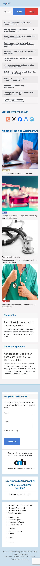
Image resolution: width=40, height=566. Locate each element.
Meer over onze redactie (17, 510)
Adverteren (12, 529)
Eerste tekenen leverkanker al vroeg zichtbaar (18, 59)
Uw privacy (25, 559)
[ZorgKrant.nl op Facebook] (20, 119)
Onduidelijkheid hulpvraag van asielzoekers (15, 86)
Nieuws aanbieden (15, 525)
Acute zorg (6, 301)
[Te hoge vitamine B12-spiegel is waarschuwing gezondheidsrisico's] (20, 193)
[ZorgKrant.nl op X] (14, 119)
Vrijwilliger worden (15, 513)
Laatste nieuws (14, 517)
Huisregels (25, 557)
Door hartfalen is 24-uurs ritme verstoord (17, 173)
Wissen (31, 12)
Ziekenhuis (6, 170)
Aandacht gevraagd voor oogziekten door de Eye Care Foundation (18, 356)
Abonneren (12, 442)
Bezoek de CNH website (14, 469)
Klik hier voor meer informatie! (20, 494)
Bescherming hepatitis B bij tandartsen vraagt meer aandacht (19, 37)
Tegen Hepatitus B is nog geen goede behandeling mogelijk (18, 93)
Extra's (11, 538)
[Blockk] (6, 3)
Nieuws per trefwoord (16, 522)
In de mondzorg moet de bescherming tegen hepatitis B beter (19, 66)
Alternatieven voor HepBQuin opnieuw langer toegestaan (19, 30)
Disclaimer (8, 557)
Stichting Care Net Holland (22, 552)
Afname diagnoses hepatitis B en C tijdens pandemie (18, 23)
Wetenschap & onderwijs (11, 257)
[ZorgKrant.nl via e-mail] (31, 119)
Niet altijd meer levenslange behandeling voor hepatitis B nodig (20, 73)
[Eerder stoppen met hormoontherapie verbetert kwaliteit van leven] (20, 238)
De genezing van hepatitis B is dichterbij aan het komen (19, 52)
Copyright (16, 557)
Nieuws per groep (14, 520)
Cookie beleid (15, 559)
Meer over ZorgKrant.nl (16, 508)
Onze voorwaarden (15, 531)
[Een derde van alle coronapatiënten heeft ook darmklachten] (20, 282)
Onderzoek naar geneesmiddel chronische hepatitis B (16, 79)
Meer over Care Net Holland (18, 505)
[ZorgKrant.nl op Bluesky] (26, 119)
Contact (11, 534)
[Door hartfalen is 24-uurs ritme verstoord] (20, 151)
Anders (4, 213)
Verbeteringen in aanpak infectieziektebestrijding (14, 100)
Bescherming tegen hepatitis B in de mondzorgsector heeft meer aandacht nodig (19, 44)
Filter (19, 12)
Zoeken (11, 542)
